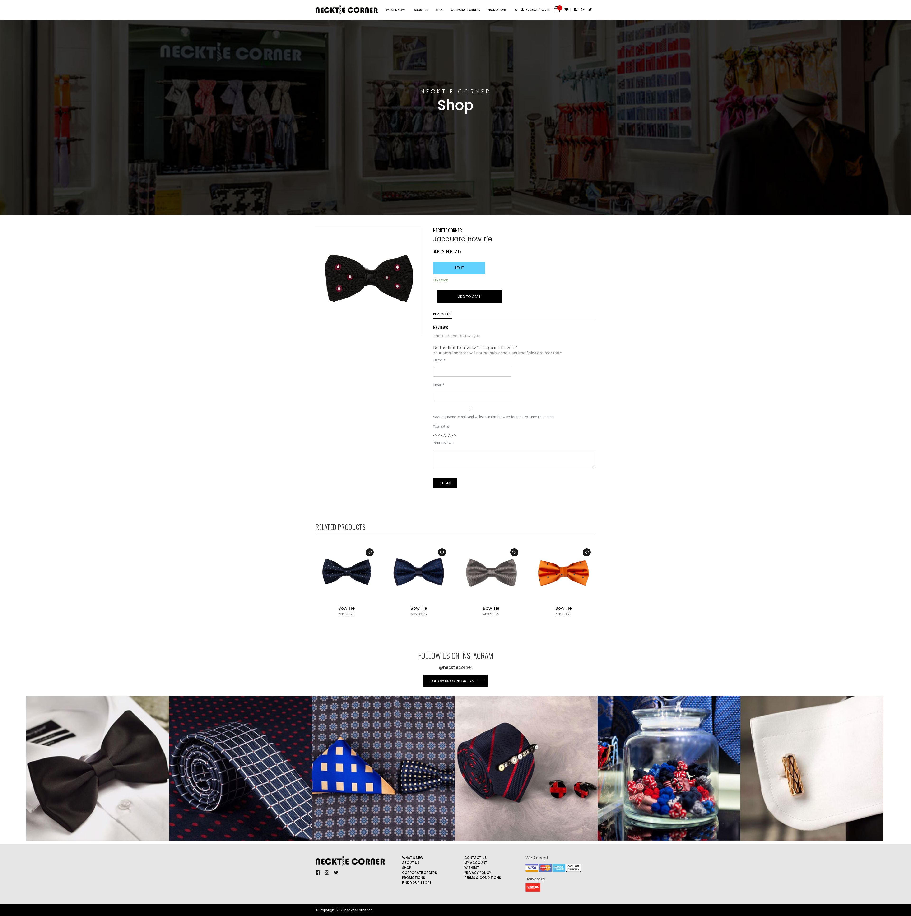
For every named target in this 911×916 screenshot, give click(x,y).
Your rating (441, 426)
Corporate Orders (465, 10)
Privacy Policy (477, 872)
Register (531, 10)
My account (475, 862)
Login (545, 10)
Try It (459, 267)
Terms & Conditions (482, 877)
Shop (439, 10)
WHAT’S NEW (395, 10)
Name (439, 360)
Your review (443, 443)
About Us (421, 10)
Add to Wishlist (370, 552)
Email (438, 384)
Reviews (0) (442, 314)
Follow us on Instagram (452, 681)
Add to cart (469, 296)
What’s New (412, 857)
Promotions (497, 10)
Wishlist (471, 867)
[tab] (442, 315)
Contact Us (475, 857)
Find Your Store (416, 882)
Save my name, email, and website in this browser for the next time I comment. (494, 416)
